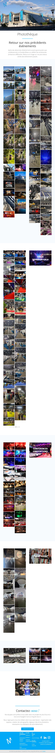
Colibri (44, 751)
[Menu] (53, 4)
